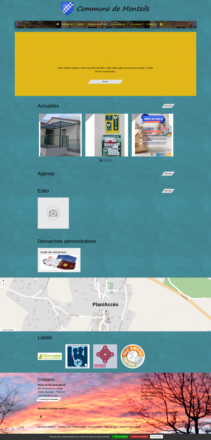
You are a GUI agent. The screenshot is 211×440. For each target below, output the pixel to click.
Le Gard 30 (147, 399)
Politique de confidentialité (72, 426)
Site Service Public (150, 392)
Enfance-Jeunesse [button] (97, 24)
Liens (146, 379)
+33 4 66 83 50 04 (47, 395)
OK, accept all (121, 437)
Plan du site (111, 426)
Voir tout (168, 106)
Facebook (146, 385)
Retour (105, 82)
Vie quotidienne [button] (118, 24)
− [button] (3, 284)
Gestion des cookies (130, 426)
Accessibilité (95, 426)
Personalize (156, 437)
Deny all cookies (140, 437)
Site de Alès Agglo (150, 388)
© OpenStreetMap (8, 330)
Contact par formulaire (48, 399)
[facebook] (41, 417)
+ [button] (3, 280)
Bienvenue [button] (67, 24)
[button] (57, 24)
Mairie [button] (80, 24)
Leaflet (208, 330)
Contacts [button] (151, 24)
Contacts (46, 379)
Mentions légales (47, 426)
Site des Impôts (149, 395)
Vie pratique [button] (136, 24)
